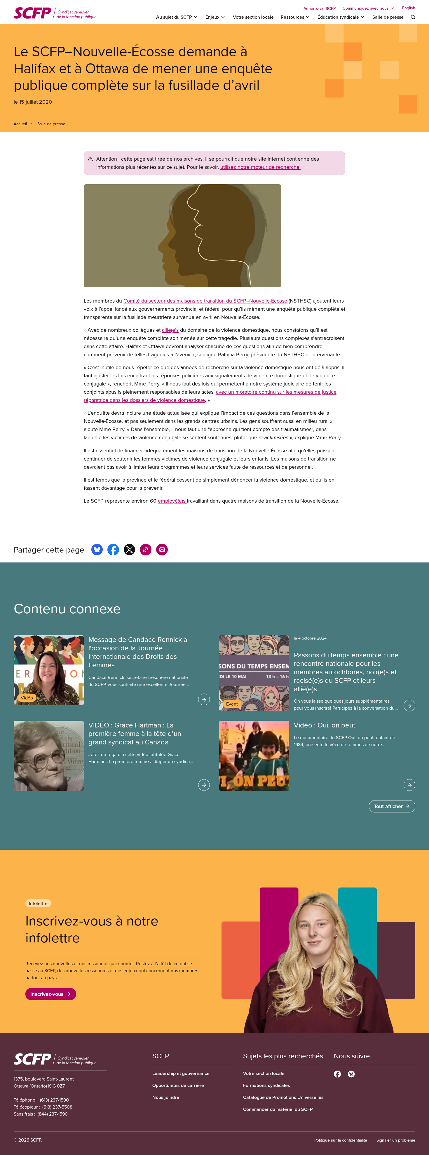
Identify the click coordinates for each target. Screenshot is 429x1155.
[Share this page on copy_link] (145, 550)
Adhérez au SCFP (320, 8)
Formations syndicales (266, 1085)
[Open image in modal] (214, 235)
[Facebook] (337, 1073)
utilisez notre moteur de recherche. (260, 167)
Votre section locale (253, 17)
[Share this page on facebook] (113, 550)
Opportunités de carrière (178, 1085)
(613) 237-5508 (57, 1107)
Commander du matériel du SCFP (278, 1109)
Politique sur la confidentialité (340, 1140)
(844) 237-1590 (53, 1114)
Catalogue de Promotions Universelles (283, 1097)
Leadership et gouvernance (181, 1073)
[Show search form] (413, 17)
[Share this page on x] (129, 550)
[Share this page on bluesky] (97, 550)
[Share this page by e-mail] (162, 550)
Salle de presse (388, 17)
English (408, 8)
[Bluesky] (351, 1073)
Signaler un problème (395, 1140)
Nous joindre (165, 1097)
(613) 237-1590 (54, 1100)
